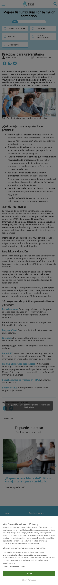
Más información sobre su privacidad (23, 543)
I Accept (29, 573)
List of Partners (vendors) (13, 566)
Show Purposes (29, 580)
